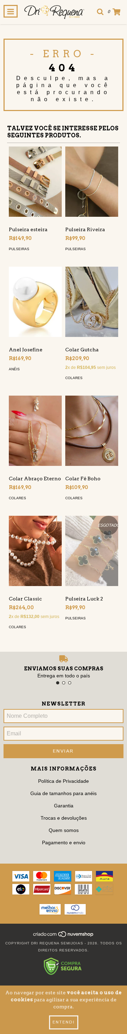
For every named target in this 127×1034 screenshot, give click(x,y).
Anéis (14, 369)
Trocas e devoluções (64, 818)
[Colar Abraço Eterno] (35, 435)
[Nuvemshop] (64, 936)
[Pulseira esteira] (35, 182)
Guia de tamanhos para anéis (63, 793)
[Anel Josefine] (35, 286)
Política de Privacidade (63, 781)
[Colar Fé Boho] (91, 435)
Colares (74, 378)
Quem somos (64, 830)
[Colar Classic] (35, 542)
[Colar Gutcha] (91, 292)
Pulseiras (19, 249)
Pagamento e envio (63, 842)
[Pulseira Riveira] (91, 178)
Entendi (64, 1022)
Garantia (63, 805)
